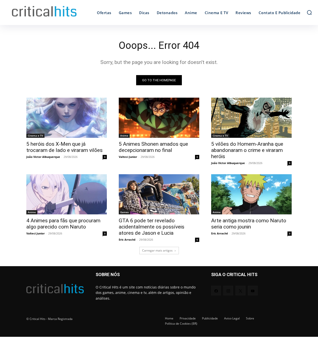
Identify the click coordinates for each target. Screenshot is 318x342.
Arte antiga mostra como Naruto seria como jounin (248, 224)
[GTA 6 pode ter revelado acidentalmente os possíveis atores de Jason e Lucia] (159, 194)
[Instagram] (228, 290)
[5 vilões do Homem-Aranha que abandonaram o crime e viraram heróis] (251, 118)
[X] (240, 290)
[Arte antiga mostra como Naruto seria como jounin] (251, 194)
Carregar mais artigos (157, 250)
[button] (309, 12)
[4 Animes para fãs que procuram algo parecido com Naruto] (66, 194)
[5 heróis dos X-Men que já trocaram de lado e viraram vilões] (66, 118)
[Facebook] (216, 290)
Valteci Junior (128, 157)
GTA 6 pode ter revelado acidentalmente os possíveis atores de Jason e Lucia (151, 227)
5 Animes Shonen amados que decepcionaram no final (153, 147)
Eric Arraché (127, 239)
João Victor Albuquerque (43, 157)
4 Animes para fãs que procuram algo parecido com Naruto (63, 224)
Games (124, 212)
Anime (124, 135)
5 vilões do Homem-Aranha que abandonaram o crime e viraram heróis (247, 150)
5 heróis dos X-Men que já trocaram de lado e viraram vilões (64, 147)
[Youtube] (253, 290)
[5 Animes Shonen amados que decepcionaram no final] (159, 118)
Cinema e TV (35, 135)
